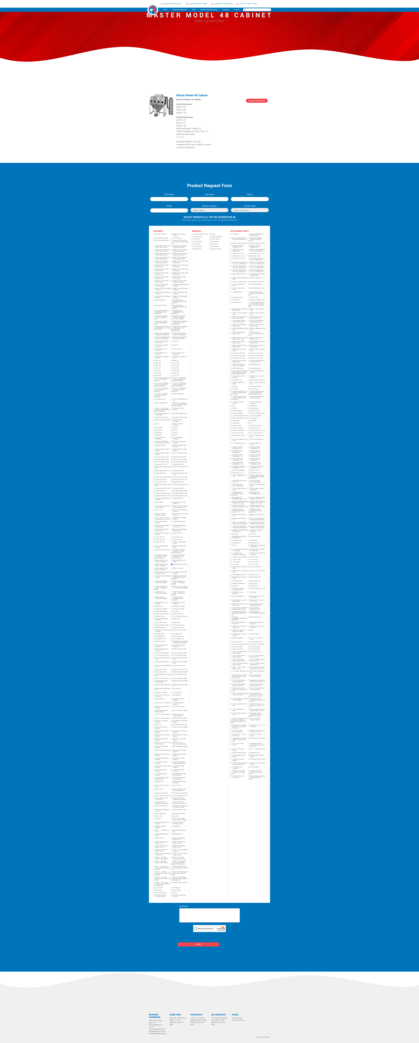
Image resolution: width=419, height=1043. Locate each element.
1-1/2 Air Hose (254, 562)
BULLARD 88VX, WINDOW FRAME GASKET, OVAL (240, 608)
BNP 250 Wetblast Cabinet (163, 750)
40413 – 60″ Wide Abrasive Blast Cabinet (179, 858)
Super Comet (159, 888)
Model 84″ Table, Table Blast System (162, 269)
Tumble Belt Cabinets (179, 521)
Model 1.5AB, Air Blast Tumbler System (161, 285)
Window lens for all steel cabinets (257, 376)
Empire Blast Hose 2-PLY (239, 274)
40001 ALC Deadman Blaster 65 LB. (179, 838)
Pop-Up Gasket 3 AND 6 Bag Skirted (257, 489)
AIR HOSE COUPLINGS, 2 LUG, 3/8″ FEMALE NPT (240, 270)
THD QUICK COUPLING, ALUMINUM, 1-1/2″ (256, 467)
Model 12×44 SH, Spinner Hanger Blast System (162, 258)
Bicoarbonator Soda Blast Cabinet (180, 721)
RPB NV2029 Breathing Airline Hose (162, 414)
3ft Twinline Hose (255, 649)
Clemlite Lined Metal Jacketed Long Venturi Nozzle (255, 772)
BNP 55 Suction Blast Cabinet (161, 747)
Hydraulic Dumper (160, 627)
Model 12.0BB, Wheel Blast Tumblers (180, 289)
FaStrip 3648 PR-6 (160, 491)
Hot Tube (235, 534)
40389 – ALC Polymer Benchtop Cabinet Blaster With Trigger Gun (161, 884)
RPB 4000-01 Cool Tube (180, 417)
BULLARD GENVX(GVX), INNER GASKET (257, 234)
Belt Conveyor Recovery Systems (162, 707)
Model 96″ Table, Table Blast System (162, 266)
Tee (251, 423)
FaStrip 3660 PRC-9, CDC (180, 479)
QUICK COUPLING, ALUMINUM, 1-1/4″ (238, 463)
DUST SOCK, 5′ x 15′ (238, 473)
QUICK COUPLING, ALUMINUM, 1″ (255, 459)
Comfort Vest (159, 789)
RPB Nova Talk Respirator (162, 420)
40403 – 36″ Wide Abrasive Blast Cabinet (161, 858)
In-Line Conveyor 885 (179, 665)
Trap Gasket (236, 423)
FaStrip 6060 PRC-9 (161, 464)
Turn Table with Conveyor (180, 616)
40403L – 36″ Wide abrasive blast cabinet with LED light (162, 879)
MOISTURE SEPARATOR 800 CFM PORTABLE (180, 338)
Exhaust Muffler (254, 767)
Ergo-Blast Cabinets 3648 (162, 496)
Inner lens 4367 (237, 302)
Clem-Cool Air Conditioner (180, 793)
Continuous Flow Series (162, 614)
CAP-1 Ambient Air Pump (180, 795)
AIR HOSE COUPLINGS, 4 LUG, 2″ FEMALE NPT (257, 259)
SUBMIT (198, 944)
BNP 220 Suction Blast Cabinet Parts (256, 325)
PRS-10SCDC (159, 427)
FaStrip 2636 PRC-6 (161, 669)
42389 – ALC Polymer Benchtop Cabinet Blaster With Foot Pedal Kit (179, 404)
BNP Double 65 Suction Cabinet (162, 731)
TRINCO (235, 408)
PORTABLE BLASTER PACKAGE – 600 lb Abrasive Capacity (178, 551)
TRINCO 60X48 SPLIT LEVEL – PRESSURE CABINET (178, 583)
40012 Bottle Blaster (161, 403)
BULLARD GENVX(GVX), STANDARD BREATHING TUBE (238, 613)
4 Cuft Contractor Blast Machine (161, 759)
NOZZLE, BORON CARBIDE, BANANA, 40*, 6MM (257, 498)
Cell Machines (177, 695)
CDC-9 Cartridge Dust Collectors (179, 646)
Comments (183, 906)
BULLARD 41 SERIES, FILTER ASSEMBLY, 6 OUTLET (160, 317)
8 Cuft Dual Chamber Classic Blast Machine (179, 762)
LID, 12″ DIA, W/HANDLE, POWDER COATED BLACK (257, 519)
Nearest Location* (209, 206)
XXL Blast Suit (236, 543)
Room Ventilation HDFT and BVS (180, 446)
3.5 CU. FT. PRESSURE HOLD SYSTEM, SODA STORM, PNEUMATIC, (161, 385)
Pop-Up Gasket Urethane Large (240, 489)
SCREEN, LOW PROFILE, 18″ (257, 515)
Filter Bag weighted (255, 415)
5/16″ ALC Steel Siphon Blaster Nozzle (257, 656)
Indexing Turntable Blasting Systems (160, 514)
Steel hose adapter (238, 646)
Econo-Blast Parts (238, 297)
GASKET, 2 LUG (254, 470)
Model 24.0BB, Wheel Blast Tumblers (180, 285)
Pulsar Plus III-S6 (178, 537)
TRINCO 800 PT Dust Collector (161, 603)
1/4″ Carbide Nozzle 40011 (238, 710)
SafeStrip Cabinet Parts (256, 278)
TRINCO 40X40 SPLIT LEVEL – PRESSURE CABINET (178, 593)
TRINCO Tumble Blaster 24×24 (179, 542)
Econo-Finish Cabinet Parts (239, 288)
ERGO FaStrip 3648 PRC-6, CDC (163, 675)
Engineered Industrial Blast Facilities (161, 711)
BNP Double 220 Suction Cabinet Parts (240, 346)
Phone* (250, 195)
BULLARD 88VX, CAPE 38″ (240, 243)
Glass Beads (214, 241)
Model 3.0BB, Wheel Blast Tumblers (180, 293)
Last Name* (209, 195)
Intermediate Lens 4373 (239, 574)
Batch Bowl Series (178, 614)
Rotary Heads (159, 502)
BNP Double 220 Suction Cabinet (162, 735)
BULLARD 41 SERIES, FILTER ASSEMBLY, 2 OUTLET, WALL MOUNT (178, 317)
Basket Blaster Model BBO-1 (162, 685)
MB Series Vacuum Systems (160, 827)
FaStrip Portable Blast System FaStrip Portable (162, 442)
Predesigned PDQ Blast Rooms (179, 518)
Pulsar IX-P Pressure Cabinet (161, 727)
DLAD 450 (158, 375)
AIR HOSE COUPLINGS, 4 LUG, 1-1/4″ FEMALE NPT (257, 263)
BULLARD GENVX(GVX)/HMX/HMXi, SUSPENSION (238, 618)
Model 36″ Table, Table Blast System (162, 281)
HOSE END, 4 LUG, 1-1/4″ (240, 256)
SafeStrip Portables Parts (257, 300)
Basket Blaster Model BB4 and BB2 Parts (257, 274)
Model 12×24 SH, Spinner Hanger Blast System (180, 258)
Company (225, 10)
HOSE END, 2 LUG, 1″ (256, 256)
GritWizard (236, 234)
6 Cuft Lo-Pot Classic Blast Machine (163, 766)
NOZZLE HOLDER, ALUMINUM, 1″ (238, 451)
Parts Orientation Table (162, 625)
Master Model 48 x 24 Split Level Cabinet (161, 565)
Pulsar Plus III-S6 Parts (256, 355)
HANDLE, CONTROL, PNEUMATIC (238, 250)
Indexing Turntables (161, 692)
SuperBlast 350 (177, 634)
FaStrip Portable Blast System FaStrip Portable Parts (256, 293)
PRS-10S (175, 427)
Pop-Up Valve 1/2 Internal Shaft (240, 571)
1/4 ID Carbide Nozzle (239, 443)
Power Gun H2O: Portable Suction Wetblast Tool (180, 506)
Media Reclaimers (160, 445)
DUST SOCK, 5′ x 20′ (256, 473)
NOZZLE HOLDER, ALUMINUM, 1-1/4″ (255, 451)
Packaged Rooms (178, 498)
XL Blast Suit (253, 540)
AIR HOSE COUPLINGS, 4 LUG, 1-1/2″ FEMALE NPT (240, 263)
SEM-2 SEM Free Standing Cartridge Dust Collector (180, 642)
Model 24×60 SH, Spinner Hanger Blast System (162, 254)
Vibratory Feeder (160, 616)
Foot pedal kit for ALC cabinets (239, 376)
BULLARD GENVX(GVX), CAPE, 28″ (239, 623)
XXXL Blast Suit (254, 543)
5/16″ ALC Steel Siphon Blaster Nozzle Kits (239, 685)
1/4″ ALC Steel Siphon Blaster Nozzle (239, 656)
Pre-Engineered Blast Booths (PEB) (161, 681)
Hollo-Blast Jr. (177, 826)
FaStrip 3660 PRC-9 (161, 482)
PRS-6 (175, 435)
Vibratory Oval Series (161, 609)
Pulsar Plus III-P (160, 537)
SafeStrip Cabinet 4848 (179, 457)
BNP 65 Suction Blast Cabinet (161, 739)
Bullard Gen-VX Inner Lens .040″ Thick (240, 604)
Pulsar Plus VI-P (177, 533)
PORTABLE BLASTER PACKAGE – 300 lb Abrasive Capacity (160, 556)
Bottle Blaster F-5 (178, 834)
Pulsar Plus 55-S (160, 539)
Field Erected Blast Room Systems (162, 499)
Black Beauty (215, 246)
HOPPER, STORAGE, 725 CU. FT (180, 357)
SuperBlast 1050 (160, 636)
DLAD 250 (176, 375)
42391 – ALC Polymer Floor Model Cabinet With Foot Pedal (161, 868)
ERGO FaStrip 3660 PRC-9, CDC (163, 485)
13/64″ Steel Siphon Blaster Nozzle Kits (256, 675)
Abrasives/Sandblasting (209, 10)
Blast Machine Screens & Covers (162, 810)
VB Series (175, 345)
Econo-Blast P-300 (178, 636)
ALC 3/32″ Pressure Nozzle (238, 749)
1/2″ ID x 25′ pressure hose (256, 638)
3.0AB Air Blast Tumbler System (180, 450)
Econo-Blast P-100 (178, 639)
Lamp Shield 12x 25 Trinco (258, 430)
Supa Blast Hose (254, 752)
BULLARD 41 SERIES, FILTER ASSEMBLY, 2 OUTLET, (160, 323)
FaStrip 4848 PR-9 (160, 473)
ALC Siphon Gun (237, 380)
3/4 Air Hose (253, 559)
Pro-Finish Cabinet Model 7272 (162, 666)
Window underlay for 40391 (239, 383)
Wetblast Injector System (180, 882)
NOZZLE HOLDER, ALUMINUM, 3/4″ (255, 447)
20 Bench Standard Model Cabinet (162, 576)
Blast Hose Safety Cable (179, 809)
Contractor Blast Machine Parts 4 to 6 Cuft (257, 361)
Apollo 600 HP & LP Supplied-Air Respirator (179, 798)
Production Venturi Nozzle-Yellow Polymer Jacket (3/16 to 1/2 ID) (255, 695)
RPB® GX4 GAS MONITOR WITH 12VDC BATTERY (257, 250)
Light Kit (235, 386)
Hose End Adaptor (238, 413)
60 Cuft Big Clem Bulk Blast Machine (179, 778)
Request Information (257, 100)
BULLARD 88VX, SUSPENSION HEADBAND (257, 612)
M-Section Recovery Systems (178, 699)
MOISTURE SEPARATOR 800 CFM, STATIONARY (162, 338)
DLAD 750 (176, 373)
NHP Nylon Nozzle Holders (257, 759)
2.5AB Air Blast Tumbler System (162, 453)
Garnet (213, 234)
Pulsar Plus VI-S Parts (256, 353)
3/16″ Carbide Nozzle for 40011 (240, 704)
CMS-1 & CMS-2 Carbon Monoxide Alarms (179, 790)
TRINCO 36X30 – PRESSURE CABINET (161, 597)
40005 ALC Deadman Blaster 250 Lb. (179, 846)
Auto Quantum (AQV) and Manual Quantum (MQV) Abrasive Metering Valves (238, 372)
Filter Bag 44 (253, 418)
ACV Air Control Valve (161, 806)
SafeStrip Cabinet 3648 (162, 459)
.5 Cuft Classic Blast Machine (161, 774)
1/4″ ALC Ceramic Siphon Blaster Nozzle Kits (257, 688)
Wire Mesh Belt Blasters (162, 240)
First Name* (169, 195)
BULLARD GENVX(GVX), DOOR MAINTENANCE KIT (240, 238)
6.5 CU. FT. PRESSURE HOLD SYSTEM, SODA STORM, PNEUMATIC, (178, 379)
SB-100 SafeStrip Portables (178, 438)
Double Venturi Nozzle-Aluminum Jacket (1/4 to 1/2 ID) (256, 705)
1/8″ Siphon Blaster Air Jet (240, 671)
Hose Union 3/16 (237, 642)
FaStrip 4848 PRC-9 (178, 471)
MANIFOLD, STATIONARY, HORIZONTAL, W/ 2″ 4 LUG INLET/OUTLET (162, 328)
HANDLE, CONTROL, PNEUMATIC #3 (238, 246)
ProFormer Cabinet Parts (240, 282)
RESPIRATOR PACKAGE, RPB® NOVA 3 (240, 537)
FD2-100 (157, 370)
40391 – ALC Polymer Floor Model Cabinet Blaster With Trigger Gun (178, 863)
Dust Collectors (177, 238)
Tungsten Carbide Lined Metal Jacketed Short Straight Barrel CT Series (256, 393)
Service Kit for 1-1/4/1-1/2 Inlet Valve (257, 726)
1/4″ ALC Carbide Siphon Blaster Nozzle (257, 664)
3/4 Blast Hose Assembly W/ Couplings (257, 550)
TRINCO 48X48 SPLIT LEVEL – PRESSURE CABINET (160, 588)
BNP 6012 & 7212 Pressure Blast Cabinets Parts (256, 334)
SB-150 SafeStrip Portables (160, 438)
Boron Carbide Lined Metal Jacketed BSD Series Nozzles (256, 777)
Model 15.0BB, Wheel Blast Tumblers (163, 289)
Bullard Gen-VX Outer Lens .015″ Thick (257, 600)
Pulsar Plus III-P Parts (239, 358)
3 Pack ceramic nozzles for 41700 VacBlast (240, 699)
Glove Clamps (254, 389)
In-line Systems (177, 692)
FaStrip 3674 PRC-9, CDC (180, 477)
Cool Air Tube (177, 785)
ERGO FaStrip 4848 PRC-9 (163, 477)
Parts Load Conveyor (179, 625)
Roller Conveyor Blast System (179, 234)
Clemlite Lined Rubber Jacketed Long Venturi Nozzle (237, 772)
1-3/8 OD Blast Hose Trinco (256, 444)
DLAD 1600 (176, 370)
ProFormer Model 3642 (162, 653)
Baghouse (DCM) (160, 641)
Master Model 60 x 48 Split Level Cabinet (161, 561)
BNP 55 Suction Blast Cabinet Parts (161, 341)
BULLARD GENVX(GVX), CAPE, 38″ (257, 623)
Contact (237, 10)
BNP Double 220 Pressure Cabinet (180, 735)
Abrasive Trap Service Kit (240, 557)
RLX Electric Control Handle (238, 760)
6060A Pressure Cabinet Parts (257, 309)
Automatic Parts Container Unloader (163, 630)
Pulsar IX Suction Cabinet (180, 727)
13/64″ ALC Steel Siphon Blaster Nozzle (240, 652)
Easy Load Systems (161, 892)
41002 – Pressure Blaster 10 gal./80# (162, 854)
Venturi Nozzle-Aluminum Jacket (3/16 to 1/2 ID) (257, 668)
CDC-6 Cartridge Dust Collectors (161, 646)
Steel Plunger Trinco (256, 425)
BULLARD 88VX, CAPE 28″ (257, 243)
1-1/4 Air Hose (254, 564)
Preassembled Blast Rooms (161, 522)
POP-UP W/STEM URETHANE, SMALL (255, 481)
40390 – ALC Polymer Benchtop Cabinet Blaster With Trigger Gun (179, 879)
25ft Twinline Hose (255, 651)
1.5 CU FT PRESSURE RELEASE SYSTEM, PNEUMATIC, (160, 395)
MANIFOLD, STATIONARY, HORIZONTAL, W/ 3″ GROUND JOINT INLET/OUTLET (179, 329)
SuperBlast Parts (237, 292)
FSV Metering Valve (255, 368)
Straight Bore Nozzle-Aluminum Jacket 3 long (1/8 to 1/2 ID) (256, 745)
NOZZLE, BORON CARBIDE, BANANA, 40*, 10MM (257, 502)
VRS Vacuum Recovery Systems (179, 442)
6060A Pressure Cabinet (180, 718)
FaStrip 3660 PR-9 (178, 482)
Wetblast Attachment (179, 813)
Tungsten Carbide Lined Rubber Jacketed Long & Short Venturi (238, 393)
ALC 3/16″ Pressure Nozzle (256, 735)
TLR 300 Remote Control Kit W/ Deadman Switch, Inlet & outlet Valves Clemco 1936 (256, 304)
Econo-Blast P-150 (160, 639)
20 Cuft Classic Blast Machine (179, 759)
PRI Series (176, 611)
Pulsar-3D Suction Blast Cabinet (162, 534)
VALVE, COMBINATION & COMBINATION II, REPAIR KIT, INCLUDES (256, 477)
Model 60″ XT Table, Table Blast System (180, 273)
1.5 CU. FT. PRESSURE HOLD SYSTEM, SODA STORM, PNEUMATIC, (178, 385)
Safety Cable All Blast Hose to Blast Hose (257, 546)
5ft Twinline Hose (255, 646)
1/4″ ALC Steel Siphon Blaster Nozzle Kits (239, 681)
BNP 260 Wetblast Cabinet (180, 746)
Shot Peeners (177, 688)
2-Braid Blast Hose (255, 581)
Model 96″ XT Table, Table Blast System (180, 262)
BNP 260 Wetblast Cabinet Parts (257, 329)
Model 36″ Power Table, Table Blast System (180, 281)
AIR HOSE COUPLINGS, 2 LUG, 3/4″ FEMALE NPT (240, 267)
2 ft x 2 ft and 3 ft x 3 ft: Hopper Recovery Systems (163, 518)
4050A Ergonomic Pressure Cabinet (178, 715)
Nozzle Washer (254, 408)
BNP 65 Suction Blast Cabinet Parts (239, 342)
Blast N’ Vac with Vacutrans (178, 424)
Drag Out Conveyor (178, 627)
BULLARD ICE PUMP (161, 305)
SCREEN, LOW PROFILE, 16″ (239, 515)
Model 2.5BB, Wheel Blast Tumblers (162, 297)
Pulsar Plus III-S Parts (239, 353)
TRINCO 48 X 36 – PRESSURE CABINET (161, 592)
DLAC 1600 (176, 363)
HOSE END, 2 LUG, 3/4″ (239, 258)
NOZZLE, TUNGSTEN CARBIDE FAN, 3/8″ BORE (257, 506)
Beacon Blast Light (160, 813)
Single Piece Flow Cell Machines (179, 503)
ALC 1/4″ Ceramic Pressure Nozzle (238, 731)
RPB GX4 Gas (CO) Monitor (178, 409)
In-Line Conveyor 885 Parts (239, 285)
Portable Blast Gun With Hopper (162, 823)
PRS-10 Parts (254, 297)
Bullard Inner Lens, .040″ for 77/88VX (240, 600)
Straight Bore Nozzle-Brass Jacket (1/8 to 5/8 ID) (257, 681)
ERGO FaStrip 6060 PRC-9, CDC (163, 467)
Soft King (158, 724)
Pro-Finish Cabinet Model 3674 (180, 658)
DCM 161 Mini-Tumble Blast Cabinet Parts (256, 317)
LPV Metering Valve (255, 364)
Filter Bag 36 (236, 420)
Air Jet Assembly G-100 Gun (257, 436)
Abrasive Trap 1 (254, 557)
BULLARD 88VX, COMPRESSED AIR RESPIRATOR (177, 312)
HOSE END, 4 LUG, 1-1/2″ (257, 253)
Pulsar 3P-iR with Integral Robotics (180, 510)
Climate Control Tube (161, 793)
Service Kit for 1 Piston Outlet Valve (239, 735)
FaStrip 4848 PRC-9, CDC (162, 471)
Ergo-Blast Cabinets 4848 (162, 493)
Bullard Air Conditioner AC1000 (179, 896)
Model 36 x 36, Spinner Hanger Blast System (162, 262)
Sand (194, 10)
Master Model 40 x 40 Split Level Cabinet (161, 569)
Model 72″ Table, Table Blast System (162, 273)
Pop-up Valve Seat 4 (256, 567)
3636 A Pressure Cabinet (162, 714)
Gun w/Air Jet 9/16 (238, 433)
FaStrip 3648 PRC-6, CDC (162, 488)
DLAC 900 (158, 365)
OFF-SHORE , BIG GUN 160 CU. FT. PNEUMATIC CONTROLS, (162, 379)
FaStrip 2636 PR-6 (160, 672)
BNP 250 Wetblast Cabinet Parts (240, 329)
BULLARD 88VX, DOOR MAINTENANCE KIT (256, 604)
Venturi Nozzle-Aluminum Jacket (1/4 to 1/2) (257, 731)
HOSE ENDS (253, 406)
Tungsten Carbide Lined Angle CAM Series (257, 397)
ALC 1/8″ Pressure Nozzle (257, 749)
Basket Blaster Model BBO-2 (180, 681)
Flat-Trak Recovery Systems (178, 703)
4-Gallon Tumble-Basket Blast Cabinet (162, 526)
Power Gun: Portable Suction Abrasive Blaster (180, 819)
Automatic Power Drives (162, 550)
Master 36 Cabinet (178, 568)
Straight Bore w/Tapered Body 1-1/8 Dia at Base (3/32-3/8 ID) (238, 727)
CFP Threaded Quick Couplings (238, 776)
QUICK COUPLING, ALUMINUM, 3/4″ (238, 459)
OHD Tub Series (177, 349)
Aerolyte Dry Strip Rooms (180, 724)
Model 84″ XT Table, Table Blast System (180, 266)
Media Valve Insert (255, 428)
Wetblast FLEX (159, 781)
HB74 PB (158, 360)
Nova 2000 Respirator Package (256, 530)
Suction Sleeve (237, 425)
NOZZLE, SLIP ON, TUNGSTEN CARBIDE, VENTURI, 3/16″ (237, 511)
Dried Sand (197, 244)
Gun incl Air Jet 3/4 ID (256, 433)
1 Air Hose (236, 564)
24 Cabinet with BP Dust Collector (180, 572)
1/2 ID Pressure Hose (256, 642)
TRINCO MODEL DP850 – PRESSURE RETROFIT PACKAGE (179, 577)
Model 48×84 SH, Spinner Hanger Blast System (162, 246)
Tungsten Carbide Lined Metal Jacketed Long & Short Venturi (238, 398)
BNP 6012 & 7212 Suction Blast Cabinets (163, 743)
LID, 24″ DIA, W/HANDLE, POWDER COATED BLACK (240, 527)
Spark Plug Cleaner (178, 394)
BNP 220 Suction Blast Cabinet (179, 751)
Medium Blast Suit (255, 536)
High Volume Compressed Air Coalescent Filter (180, 806)
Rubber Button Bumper (239, 752)
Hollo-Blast (158, 890)
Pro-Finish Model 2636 (162, 655)
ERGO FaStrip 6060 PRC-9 (180, 467)
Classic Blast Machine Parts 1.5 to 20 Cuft (239, 365)
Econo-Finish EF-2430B (180, 678)
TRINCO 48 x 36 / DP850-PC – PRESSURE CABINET (180, 587)
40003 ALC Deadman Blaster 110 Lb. (179, 842)
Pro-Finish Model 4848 (162, 662)
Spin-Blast (158, 818)
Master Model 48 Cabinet (192, 95)
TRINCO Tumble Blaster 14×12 (179, 546)
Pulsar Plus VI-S (177, 539)
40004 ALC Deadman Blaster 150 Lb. (161, 846)
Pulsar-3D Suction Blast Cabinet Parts (239, 361)
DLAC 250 (176, 368)
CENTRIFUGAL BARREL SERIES (162, 357)
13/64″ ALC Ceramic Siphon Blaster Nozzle (239, 660)
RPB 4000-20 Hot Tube (162, 417)
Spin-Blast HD (177, 888)
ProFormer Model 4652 (179, 653)
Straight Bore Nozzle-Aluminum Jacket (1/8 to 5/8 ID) (238, 689)
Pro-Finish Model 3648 (179, 655)
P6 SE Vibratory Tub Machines (161, 353)
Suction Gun (159, 816)
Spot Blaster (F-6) (160, 399)
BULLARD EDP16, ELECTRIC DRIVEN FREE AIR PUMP (179, 301)
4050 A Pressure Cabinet (162, 718)
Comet (175, 892)
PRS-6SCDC (158, 432)
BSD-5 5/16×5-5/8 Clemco (257, 570)
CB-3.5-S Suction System (180, 453)
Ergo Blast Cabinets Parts (257, 288)
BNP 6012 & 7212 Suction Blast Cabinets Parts (240, 338)
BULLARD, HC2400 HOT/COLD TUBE (160, 896)
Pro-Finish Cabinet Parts (257, 282)
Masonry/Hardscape (179, 10)
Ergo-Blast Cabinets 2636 (180, 496)
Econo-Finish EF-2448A (180, 674)
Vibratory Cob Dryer (178, 609)
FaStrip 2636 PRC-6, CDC (180, 669)
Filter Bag (235, 389)
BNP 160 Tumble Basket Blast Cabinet (180, 530)
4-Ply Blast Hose (237, 581)
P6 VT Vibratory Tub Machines (179, 353)
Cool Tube (253, 534)
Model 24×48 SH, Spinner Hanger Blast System (180, 254)
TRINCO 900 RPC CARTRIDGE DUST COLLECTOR (177, 598)
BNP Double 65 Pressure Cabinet (180, 731)
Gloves (234, 545)
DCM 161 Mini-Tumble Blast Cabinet (161, 530)
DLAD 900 (158, 373)
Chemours (214, 244)
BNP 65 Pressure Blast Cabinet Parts (256, 338)
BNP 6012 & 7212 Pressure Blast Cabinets (180, 743)
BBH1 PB (158, 363)
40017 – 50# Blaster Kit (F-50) (162, 831)
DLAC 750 (176, 365)
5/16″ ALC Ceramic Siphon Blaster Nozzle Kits (240, 694)
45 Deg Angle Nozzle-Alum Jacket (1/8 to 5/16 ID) (258, 710)
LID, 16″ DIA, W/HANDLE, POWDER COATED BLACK (240, 523)
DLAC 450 (158, 368)
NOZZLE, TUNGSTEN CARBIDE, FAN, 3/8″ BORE (240, 506)
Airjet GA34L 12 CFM (239, 435)
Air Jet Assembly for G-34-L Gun (240, 440)
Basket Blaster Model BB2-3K (162, 689)
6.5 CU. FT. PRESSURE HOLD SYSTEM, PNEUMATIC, (161, 390)
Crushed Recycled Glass (201, 234)
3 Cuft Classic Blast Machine (160, 770)
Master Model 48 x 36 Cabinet (179, 561)
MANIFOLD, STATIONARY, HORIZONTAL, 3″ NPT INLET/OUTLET (179, 323)
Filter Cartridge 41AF (256, 617)
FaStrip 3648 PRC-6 (178, 488)
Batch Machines (160, 699)
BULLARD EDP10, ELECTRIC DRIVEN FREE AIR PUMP (179, 307)
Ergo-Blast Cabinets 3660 (180, 493)
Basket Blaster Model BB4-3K (180, 685)
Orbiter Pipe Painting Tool (257, 588)
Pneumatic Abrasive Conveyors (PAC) (179, 823)
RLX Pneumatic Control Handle (239, 756)
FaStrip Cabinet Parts (256, 284)
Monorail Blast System (161, 238)
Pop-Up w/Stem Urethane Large (257, 485)
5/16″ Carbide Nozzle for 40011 (240, 714)
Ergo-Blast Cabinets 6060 (180, 491)
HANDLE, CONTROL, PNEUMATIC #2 (255, 246)
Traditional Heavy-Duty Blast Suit (179, 782)
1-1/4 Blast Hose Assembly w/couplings (239, 553)
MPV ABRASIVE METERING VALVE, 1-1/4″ (257, 493)
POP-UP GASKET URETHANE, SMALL (238, 485)
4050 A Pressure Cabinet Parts (240, 313)
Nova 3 (157, 424)
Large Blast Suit (237, 540)
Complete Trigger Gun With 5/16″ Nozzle (239, 630)
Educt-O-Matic (177, 890)
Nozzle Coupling (237, 410)
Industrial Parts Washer (179, 630)
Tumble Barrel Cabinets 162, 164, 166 (179, 526)
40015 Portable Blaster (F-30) (180, 399)
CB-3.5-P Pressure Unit (161, 457)
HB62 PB (175, 360)
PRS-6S (175, 432)
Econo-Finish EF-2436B (162, 678)
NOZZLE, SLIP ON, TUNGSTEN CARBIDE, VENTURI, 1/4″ (255, 511)
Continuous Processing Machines (162, 695)
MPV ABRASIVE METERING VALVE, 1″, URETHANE (237, 494)
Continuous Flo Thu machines (161, 349)
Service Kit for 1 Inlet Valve (257, 738)
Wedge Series (159, 606)
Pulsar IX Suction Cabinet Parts (257, 350)
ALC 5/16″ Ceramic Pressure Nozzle (255, 719)
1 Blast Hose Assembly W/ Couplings (257, 553)
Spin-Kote (176, 816)
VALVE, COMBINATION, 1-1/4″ (240, 476)
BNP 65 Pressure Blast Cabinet (179, 739)
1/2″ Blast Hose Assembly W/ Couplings (240, 550)
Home (165, 10)
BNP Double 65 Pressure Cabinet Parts (257, 346)
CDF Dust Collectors (179, 706)
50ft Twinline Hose (238, 649)
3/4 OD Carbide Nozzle (256, 439)
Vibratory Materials (216, 236)
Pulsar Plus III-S (159, 542)
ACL (234, 406)
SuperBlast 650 (159, 634)
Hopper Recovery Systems (163, 702)
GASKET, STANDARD (239, 470)
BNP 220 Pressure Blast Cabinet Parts (239, 325)
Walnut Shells (198, 236)
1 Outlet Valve (236, 559)
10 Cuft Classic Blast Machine (161, 762)
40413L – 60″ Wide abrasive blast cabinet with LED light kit (162, 873)
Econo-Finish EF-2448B (180, 459)
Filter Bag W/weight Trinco (240, 418)
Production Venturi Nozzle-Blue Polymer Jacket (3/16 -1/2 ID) (255, 715)
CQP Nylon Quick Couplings (237, 767)
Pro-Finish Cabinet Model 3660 (162, 658)
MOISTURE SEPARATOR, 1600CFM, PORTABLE (180, 334)
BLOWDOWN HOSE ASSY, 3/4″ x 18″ (240, 481)
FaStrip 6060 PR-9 (178, 464)
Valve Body (253, 420)
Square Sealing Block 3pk (240, 644)
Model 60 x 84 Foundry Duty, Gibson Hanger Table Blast (179, 242)
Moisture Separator (238, 638)
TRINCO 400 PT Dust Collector (179, 603)
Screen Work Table (160, 622)
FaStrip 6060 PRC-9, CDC (180, 462)
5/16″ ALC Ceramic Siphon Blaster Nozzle (240, 664)
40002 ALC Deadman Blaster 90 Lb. (161, 842)
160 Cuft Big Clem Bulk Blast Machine (179, 774)
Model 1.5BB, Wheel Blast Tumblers (180, 297)
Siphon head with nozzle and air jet (257, 627)
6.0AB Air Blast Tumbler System (162, 450)
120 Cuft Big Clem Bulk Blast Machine (162, 778)
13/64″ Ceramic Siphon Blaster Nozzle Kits (257, 685)
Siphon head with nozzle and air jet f (240, 627)
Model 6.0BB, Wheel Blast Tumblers (162, 293)
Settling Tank (177, 618)
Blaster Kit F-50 (159, 838)
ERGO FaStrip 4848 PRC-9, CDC (180, 474)
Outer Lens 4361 (255, 574)
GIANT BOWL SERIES (161, 611)
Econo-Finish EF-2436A (162, 462)
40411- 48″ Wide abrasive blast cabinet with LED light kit (179, 873)
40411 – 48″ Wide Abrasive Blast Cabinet (161, 862)
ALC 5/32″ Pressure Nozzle (238, 744)
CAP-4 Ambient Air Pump (162, 795)
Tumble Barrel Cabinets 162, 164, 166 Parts (239, 321)
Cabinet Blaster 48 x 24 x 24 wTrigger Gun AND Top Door (179, 868)
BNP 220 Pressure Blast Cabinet (162, 755)
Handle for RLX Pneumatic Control (257, 763)
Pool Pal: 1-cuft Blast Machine (161, 721)
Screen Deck (176, 622)
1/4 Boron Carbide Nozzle (240, 415)
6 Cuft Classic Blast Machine (178, 766)
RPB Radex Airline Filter (180, 413)
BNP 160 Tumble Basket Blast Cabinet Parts (239, 317)
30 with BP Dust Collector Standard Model (162, 572)
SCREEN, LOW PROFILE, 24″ (239, 519)
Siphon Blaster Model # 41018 (162, 834)
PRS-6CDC (158, 435)
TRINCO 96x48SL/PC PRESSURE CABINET (161, 582)
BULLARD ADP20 (160, 300)
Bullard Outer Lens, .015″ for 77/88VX (257, 597)
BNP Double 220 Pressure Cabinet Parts (257, 342)
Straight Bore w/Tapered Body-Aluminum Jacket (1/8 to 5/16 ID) (238, 676)
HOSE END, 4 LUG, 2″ (238, 253)
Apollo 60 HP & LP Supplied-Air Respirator (162, 802)
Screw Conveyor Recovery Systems (180, 514)
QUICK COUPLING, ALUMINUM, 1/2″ (255, 455)
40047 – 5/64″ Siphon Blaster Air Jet (239, 668)
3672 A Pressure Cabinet (180, 710)
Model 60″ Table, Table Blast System (162, 277)
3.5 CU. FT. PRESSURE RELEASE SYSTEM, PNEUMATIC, (178, 390)
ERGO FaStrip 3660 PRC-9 (180, 484)
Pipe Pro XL (158, 510)
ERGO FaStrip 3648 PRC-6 (180, 672)
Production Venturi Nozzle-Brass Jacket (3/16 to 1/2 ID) (256, 700)
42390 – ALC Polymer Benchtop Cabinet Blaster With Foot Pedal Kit (161, 410)
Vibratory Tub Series (179, 606)
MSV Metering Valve (238, 368)
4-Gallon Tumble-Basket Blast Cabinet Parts (257, 321)
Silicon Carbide (215, 239)
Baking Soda (197, 249)
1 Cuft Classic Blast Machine (178, 770)
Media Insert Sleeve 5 (239, 430)
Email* (169, 206)
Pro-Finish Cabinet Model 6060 (180, 662)
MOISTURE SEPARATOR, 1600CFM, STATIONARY (162, 334)
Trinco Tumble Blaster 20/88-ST (161, 546)
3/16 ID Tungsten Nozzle (257, 413)
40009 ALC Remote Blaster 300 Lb (161, 850)
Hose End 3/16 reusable (257, 644)
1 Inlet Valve (236, 562)
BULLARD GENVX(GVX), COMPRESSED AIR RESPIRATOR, (161, 312)
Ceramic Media (198, 246)
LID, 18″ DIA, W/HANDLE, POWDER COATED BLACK (257, 523)
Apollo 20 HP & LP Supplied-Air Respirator (179, 802)
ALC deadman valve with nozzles (240, 634)
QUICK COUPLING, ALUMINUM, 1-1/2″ (255, 463)
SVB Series (176, 341)
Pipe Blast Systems (160, 234)
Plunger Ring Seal (238, 428)
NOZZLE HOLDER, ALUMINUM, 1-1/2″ (238, 455)
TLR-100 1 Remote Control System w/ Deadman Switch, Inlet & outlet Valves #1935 (239, 720)
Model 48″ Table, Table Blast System (179, 277)
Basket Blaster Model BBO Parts (240, 278)
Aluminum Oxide (216, 249)
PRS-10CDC (158, 430)
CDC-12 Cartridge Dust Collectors (161, 649)
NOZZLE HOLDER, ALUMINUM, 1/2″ (238, 447)
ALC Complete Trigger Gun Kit (257, 383)
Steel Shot (197, 239)
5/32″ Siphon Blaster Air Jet (257, 671)
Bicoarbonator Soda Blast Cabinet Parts (240, 309)
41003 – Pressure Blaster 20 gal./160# (180, 854)
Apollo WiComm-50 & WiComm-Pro (161, 798)
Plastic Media (198, 241)
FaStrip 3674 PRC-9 (161, 479)
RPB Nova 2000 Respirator (177, 420)
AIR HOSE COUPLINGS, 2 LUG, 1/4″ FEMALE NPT (257, 270)
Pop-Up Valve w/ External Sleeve (240, 567)
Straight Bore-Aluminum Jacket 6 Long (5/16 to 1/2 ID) (238, 740)
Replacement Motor (255, 386)
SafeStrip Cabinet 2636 (179, 649)
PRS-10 (175, 430)
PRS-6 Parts (236, 300)
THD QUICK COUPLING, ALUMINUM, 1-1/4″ (239, 467)
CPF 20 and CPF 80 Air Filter (162, 786)
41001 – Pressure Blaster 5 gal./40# (180, 850)
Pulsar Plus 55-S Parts (239, 355)
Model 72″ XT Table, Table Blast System (180, 269)
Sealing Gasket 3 (255, 634)
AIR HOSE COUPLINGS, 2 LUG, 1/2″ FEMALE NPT (257, 267)
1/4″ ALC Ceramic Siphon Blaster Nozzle (257, 660)
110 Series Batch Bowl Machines (161, 345)
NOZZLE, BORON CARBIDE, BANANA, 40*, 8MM (240, 502)
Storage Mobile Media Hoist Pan (161, 619)
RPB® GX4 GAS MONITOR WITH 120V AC (240, 530)
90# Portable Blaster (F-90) (180, 831)
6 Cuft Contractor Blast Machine (179, 755)
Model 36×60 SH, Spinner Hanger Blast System (180, 246)
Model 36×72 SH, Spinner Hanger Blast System (180, 250)
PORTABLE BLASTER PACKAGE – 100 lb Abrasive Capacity (178, 556)
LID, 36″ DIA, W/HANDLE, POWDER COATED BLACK (257, 527)
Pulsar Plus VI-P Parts (256, 358)
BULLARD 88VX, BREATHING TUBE (255, 608)
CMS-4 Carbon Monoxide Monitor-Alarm (162, 506)
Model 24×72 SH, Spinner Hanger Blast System (162, 250)
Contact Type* (250, 206)
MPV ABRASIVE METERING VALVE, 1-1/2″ (240, 498)
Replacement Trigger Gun (257, 380)
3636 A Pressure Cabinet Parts (257, 313)
